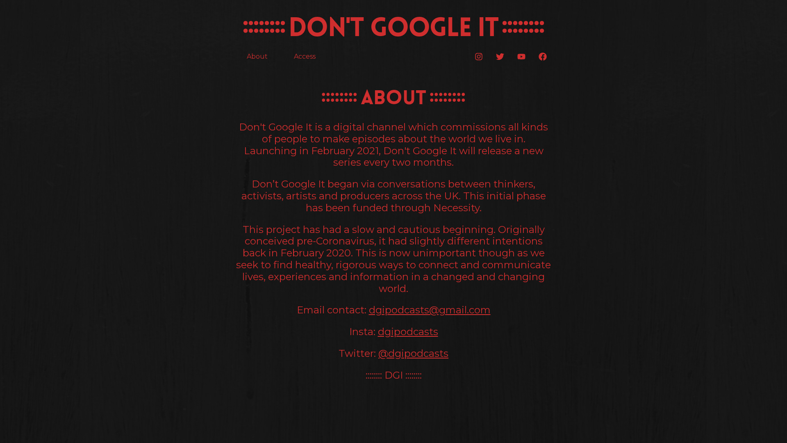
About (257, 56)
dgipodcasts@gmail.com (430, 310)
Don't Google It (393, 29)
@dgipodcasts (413, 353)
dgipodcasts (408, 332)
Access (305, 56)
